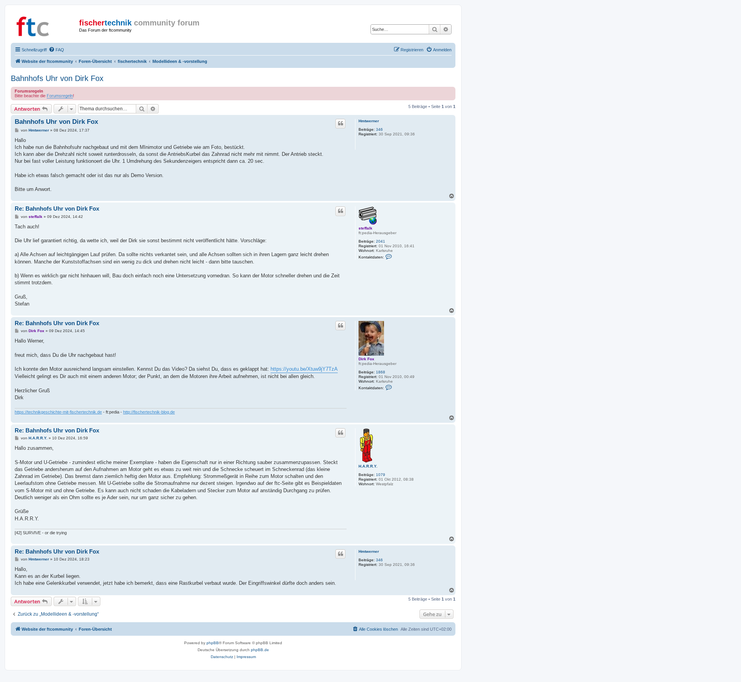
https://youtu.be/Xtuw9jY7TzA (304, 369)
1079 (380, 475)
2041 (380, 241)
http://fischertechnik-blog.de (149, 412)
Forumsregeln (60, 95)
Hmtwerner (369, 121)
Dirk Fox (366, 359)
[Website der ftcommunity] (46, 25)
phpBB (212, 643)
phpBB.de (260, 650)
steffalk (365, 228)
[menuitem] (56, 49)
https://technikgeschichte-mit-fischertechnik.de (58, 412)
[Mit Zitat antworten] (340, 123)
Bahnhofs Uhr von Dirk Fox (57, 78)
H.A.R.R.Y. (368, 466)
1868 (380, 372)
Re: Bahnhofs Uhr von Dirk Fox (57, 208)
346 (379, 129)
